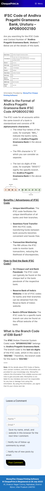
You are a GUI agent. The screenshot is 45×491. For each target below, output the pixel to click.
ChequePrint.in (10, 3)
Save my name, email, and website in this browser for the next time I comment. (23, 433)
